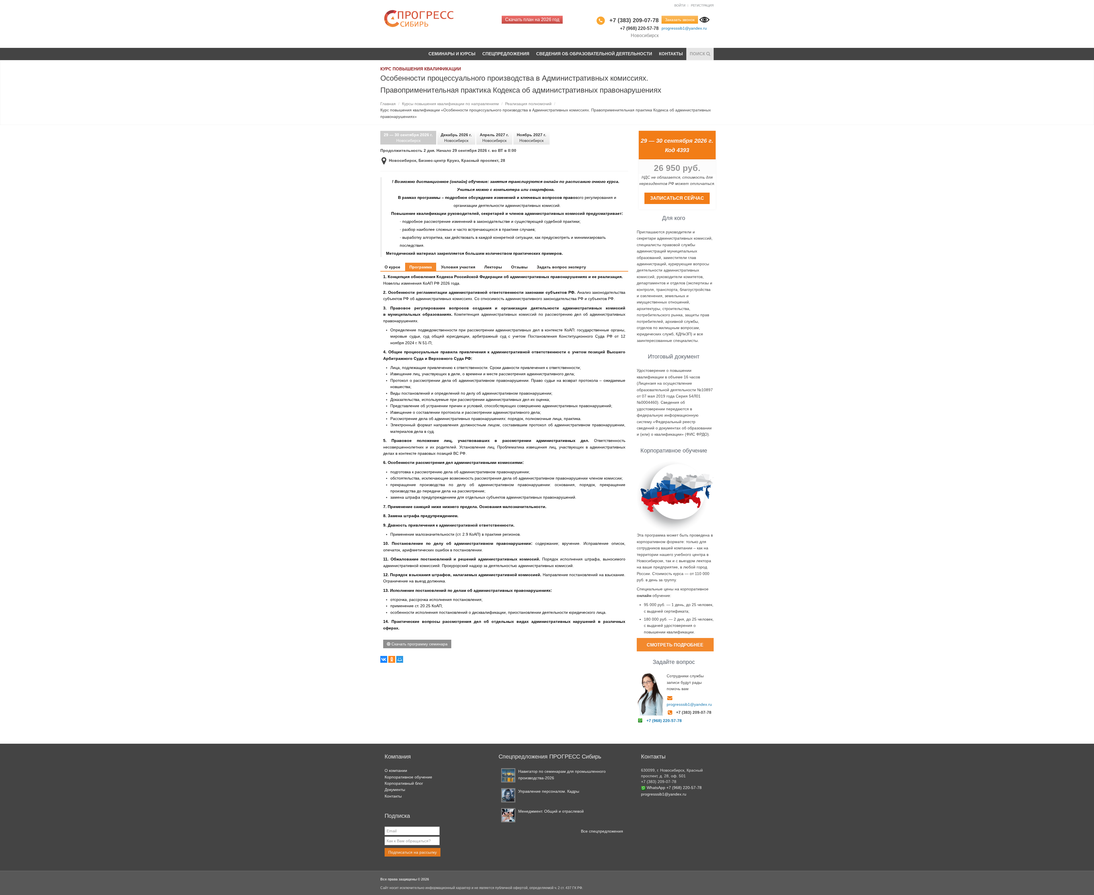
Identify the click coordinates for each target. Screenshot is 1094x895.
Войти (679, 5)
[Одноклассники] (391, 659)
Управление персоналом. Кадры (548, 791)
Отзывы (519, 267)
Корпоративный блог (404, 783)
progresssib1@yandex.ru (684, 28)
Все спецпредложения (602, 831)
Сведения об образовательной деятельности (594, 53)
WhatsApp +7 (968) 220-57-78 (674, 787)
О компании (396, 770)
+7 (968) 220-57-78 (664, 720)
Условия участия (458, 267)
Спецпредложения (505, 53)
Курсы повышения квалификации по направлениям (450, 103)
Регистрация (702, 5)
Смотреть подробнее (675, 645)
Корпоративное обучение (408, 777)
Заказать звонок (680, 19)
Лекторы (493, 267)
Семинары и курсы (451, 53)
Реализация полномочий (528, 103)
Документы (395, 789)
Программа (420, 267)
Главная (388, 103)
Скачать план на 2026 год (532, 19)
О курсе (392, 267)
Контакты (671, 53)
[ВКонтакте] (383, 659)
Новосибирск (408, 137)
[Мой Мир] (399, 659)
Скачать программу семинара (419, 644)
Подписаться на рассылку (412, 852)
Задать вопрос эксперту (561, 267)
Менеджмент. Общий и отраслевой (551, 811)
